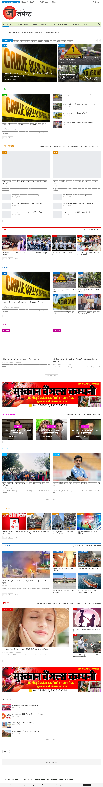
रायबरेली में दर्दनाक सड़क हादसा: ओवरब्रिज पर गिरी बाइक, (77, 203)
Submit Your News (41, 779)
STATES (43, 24)
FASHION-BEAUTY (8, 609)
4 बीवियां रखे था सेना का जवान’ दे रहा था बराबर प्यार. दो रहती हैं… (21, 181)
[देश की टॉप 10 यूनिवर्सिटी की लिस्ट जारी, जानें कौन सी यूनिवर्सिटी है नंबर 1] (6, 733)
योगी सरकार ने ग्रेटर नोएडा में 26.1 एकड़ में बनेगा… (75, 195)
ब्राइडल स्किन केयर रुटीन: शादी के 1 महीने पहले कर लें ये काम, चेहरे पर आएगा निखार (28, 649)
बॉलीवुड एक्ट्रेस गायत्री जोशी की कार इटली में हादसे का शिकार (21, 359)
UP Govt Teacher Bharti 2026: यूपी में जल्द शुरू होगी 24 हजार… (29, 195)
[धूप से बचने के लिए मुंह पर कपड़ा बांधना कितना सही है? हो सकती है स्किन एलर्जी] (87, 617)
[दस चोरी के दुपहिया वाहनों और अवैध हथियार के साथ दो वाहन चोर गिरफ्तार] (68, 73)
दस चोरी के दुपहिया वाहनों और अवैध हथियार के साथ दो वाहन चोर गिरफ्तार (67, 77)
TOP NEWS (57, 330)
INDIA (12, 24)
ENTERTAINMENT (64, 24)
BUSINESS (5, 514)
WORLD (52, 24)
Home (5, 24)
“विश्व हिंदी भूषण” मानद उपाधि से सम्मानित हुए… (23, 722)
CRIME (5, 45)
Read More (95, 785)
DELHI (4, 235)
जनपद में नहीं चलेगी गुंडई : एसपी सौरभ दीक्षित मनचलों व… (77, 212)
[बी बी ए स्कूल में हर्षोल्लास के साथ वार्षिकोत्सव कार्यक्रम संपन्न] (6, 707)
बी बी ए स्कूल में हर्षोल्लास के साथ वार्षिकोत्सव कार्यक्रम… (25, 705)
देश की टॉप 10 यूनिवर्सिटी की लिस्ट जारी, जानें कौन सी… (26, 731)
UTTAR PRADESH (24, 24)
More (54, 2)
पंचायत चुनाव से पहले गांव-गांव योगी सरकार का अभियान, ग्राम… (27, 203)
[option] (51, 185)
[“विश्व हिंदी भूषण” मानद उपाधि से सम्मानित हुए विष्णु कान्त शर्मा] (6, 725)
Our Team (34, 2)
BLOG (35, 24)
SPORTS (76, 24)
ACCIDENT (61, 45)
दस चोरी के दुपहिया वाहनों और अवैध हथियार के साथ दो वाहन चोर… (79, 104)
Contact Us (69, 779)
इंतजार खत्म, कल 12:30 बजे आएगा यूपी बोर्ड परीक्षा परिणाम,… (27, 714)
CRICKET (56, 454)
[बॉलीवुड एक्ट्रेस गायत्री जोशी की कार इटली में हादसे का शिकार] (26, 343)
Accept (87, 785)
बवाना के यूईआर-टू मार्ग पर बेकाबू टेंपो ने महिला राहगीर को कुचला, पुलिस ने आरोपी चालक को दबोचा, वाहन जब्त (49, 41)
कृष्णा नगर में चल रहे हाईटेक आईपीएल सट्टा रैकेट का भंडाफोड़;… (79, 122)
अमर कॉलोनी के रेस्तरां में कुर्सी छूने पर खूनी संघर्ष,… (75, 113)
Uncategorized (8, 552)
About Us (24, 2)
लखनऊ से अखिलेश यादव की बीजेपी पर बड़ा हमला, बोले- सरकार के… (29, 212)
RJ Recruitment (57, 779)
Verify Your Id (45, 2)
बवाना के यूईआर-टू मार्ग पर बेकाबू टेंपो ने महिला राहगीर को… (77, 95)
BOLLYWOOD (51, 426)
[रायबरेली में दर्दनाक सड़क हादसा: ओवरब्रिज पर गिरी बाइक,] (57, 206)
